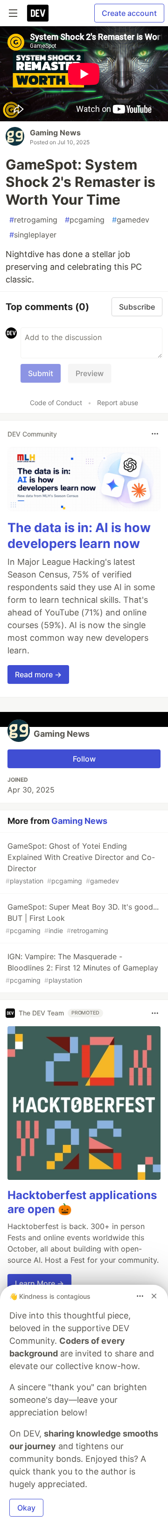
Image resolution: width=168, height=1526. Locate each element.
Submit (40, 373)
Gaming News (55, 132)
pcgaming (85, 219)
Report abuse (117, 403)
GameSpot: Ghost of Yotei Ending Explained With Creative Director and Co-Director (80, 863)
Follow (84, 758)
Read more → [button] (38, 674)
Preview (90, 373)
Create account (129, 13)
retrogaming (33, 219)
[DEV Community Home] (37, 13)
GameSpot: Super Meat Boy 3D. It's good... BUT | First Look (82, 918)
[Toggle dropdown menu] (154, 433)
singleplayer (32, 234)
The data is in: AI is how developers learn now (79, 535)
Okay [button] (26, 1507)
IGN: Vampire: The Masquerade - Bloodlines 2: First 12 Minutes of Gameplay (82, 968)
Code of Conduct (56, 403)
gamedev (130, 219)
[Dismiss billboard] (154, 1296)
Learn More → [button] (39, 1283)
